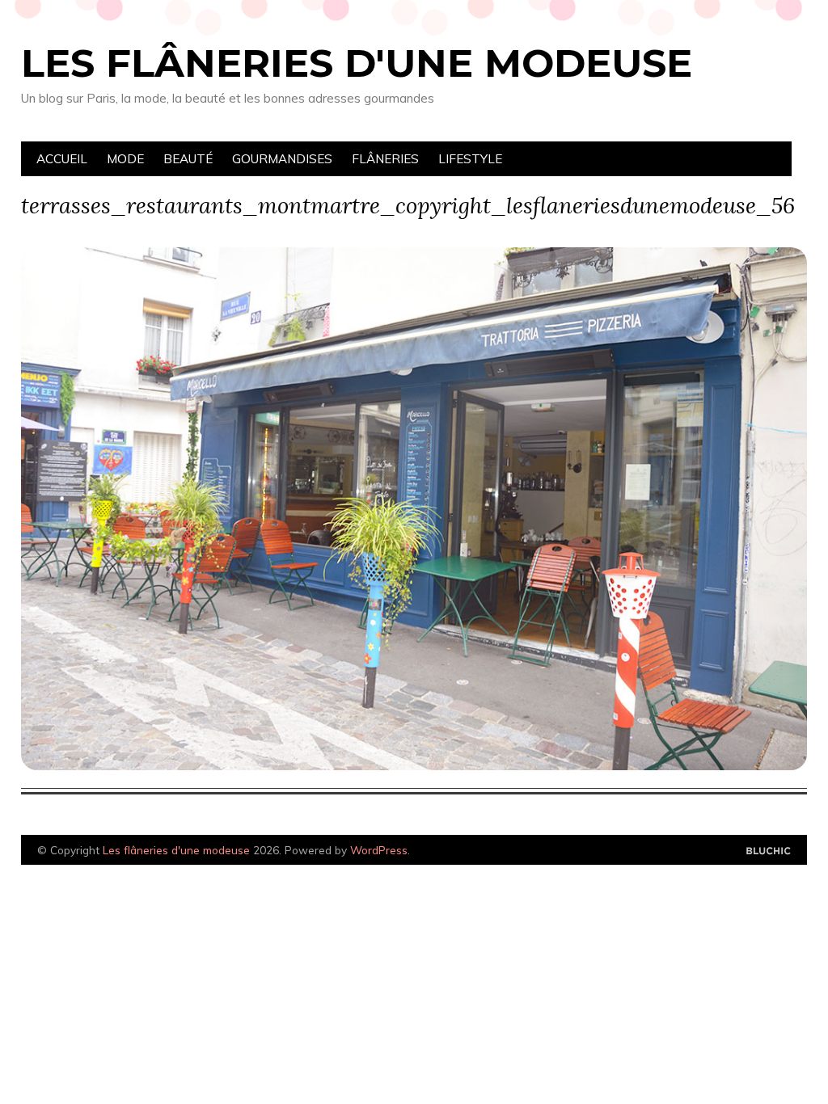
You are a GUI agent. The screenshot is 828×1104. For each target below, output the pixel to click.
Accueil (61, 158)
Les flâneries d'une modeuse (356, 63)
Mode (125, 158)
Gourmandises (282, 158)
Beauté (188, 158)
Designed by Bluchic (768, 851)
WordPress (379, 850)
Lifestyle (470, 158)
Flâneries (385, 158)
